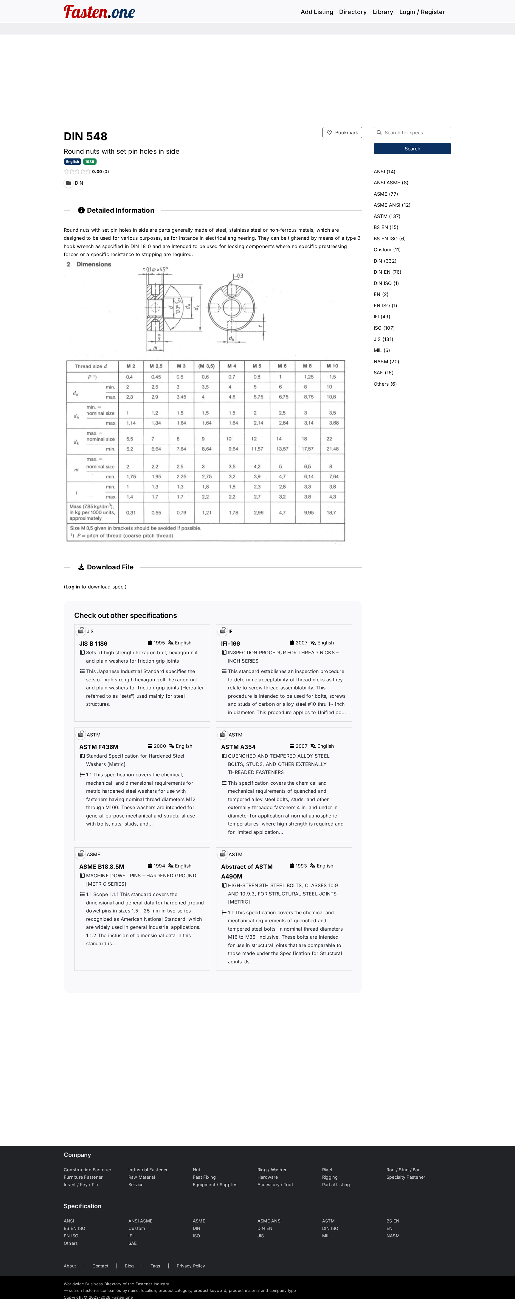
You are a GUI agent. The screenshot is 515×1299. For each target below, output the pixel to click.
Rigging (330, 1177)
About (70, 1265)
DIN (378, 261)
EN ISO (382, 306)
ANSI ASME (387, 183)
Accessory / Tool (275, 1184)
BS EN (381, 227)
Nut (197, 1169)
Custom (382, 250)
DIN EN (382, 272)
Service (136, 1184)
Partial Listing (336, 1184)
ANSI (379, 172)
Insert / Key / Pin (81, 1184)
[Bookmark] (82, 629)
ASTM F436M (98, 746)
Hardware (268, 1177)
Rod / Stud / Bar (403, 1169)
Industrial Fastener (148, 1169)
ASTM (380, 216)
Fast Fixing (204, 1177)
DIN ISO (383, 283)
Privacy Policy (191, 1265)
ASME (380, 194)
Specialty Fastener (406, 1177)
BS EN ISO (386, 239)
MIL (378, 350)
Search (412, 149)
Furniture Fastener (83, 1177)
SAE (378, 373)
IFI (376, 317)
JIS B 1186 (93, 643)
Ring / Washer (272, 1169)
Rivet (327, 1169)
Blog (129, 1265)
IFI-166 (230, 643)
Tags (155, 1265)
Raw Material (141, 1177)
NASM (381, 362)
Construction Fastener (87, 1169)
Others (381, 384)
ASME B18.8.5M (101, 866)
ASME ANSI (387, 205)
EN (377, 294)
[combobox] (412, 132)
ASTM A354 (238, 746)
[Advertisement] (257, 79)
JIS (377, 339)
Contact (100, 1265)
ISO (378, 328)
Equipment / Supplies (215, 1184)
